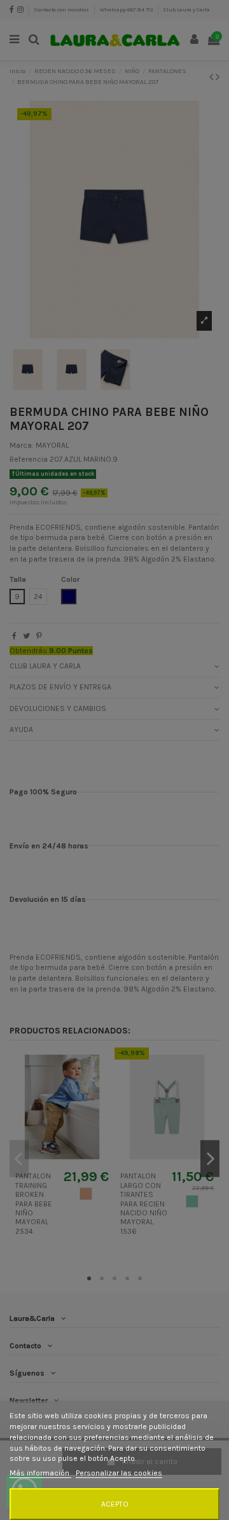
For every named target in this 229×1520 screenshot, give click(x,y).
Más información (40, 1472)
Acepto (114, 1504)
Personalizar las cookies (119, 1472)
